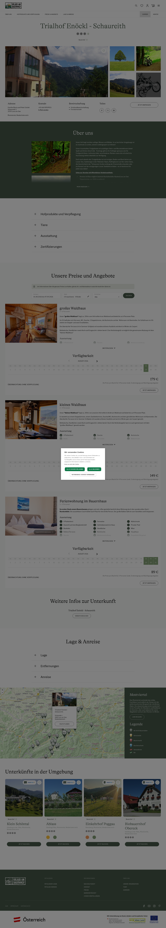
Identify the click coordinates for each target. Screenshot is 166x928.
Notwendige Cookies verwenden (83, 474)
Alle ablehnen (94, 469)
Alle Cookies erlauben (75, 469)
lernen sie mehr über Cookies (71, 464)
